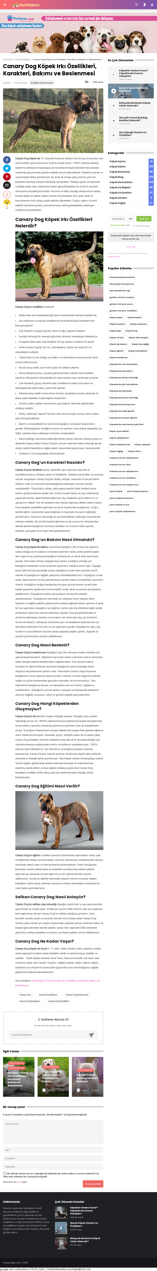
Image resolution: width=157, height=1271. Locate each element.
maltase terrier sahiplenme (123, 458)
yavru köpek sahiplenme (122, 511)
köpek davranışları (138, 337)
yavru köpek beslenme (121, 498)
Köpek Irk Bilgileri (16, 1063)
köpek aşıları (116, 317)
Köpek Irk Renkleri (16, 1068)
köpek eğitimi (116, 351)
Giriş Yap (131, 247)
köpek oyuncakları (119, 431)
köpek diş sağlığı (140, 344)
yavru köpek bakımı (137, 491)
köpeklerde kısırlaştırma (122, 404)
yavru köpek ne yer (119, 504)
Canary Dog (25, 995)
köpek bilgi (115, 330)
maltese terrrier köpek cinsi (123, 484)
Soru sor (144, 218)
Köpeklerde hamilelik (120, 391)
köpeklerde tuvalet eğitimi (123, 418)
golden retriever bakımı (121, 297)
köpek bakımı (135, 317)
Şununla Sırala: (120, 225)
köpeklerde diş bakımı (121, 371)
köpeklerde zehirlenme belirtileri (126, 424)
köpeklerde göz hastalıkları (123, 384)
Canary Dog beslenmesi (76, 995)
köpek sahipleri (143, 444)
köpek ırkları (134, 451)
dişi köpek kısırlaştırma (121, 284)
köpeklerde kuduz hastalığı (123, 397)
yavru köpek (116, 491)
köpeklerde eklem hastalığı (123, 377)
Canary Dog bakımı (48, 995)
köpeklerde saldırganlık (121, 411)
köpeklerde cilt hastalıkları (123, 364)
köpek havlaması (118, 357)
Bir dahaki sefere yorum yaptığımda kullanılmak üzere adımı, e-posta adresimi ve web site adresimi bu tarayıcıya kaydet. (51, 1175)
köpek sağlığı (116, 451)
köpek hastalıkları (137, 351)
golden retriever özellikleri (123, 310)
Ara (130, 218)
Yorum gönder (93, 1184)
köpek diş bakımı (118, 344)
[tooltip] (7, 160)
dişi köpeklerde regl (119, 290)
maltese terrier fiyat (120, 464)
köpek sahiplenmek (119, 444)
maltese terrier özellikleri (122, 478)
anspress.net (114, 256)
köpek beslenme (138, 324)
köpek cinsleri (116, 337)
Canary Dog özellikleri (58, 1001)
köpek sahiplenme (119, 438)
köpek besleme (117, 324)
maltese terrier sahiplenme (123, 471)
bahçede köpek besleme (122, 277)
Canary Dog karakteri (29, 1001)
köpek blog (131, 330)
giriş (19, 1182)
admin (6, 82)
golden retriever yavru (121, 304)
